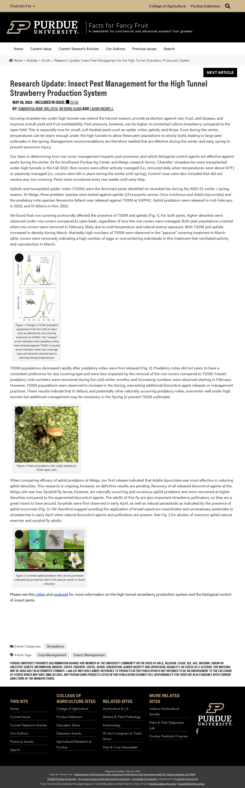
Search (169, 48)
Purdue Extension (205, 6)
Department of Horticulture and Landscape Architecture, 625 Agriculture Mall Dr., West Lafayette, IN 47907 (134, 774)
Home (18, 48)
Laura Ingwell (102, 108)
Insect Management (89, 655)
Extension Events (68, 733)
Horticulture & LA (115, 708)
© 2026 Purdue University (61, 779)
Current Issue (40, 48)
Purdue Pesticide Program (168, 736)
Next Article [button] (220, 72)
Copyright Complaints (144, 779)
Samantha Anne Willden (37, 108)
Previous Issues (144, 48)
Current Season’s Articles (79, 48)
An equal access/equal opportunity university (104, 779)
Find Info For (21, 6)
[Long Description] (37, 287)
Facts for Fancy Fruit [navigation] (118, 25)
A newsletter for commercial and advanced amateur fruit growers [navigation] (141, 31)
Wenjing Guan (70, 108)
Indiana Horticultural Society (164, 711)
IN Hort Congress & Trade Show (122, 736)
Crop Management (52, 655)
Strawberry (55, 646)
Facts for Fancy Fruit (186, 779)
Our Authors (115, 48)
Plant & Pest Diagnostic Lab (166, 725)
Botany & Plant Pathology (122, 716)
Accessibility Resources (191, 783)
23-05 (74, 102)
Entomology (112, 725)
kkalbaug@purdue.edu (163, 783)
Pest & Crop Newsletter (120, 747)
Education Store (68, 725)
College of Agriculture (167, 6)
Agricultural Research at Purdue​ (73, 744)
